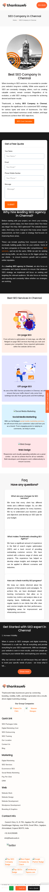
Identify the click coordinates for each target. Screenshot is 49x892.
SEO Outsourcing (8, 732)
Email (7, 162)
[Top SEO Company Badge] (11, 862)
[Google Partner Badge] (38, 862)
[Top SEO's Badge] (17, 871)
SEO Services (7, 764)
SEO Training (7, 736)
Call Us (22, 888)
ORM (4, 781)
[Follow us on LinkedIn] (24, 845)
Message (8, 184)
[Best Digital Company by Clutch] (24, 862)
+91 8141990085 (10, 833)
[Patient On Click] (16, 710)
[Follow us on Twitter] (11, 845)
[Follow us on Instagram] (19, 845)
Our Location (7, 740)
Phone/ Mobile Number (12, 173)
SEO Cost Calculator (24, 121)
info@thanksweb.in (11, 838)
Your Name (8, 151)
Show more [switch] (24, 672)
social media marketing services (32, 421)
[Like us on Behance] (29, 845)
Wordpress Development (11, 805)
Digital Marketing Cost (10, 728)
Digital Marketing (8, 760)
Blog (3, 748)
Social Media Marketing (10, 772)
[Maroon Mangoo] (32, 710)
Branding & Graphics (9, 809)
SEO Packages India (9, 724)
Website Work (7, 793)
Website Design (8, 797)
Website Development (10, 801)
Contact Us (6, 744)
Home (15, 20)
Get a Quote (42, 5)
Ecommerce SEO (8, 768)
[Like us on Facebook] (3, 845)
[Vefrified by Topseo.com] (31, 871)
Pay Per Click (7, 777)
